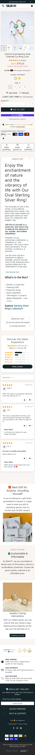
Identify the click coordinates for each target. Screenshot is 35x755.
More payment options (17, 119)
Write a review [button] (17, 366)
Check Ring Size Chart (12, 272)
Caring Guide (17, 635)
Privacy (25, 724)
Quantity (5, 101)
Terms (20, 724)
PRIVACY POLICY (12, 751)
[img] (7, 385)
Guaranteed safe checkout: (13, 131)
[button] (14, 60)
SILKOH (11, 6)
